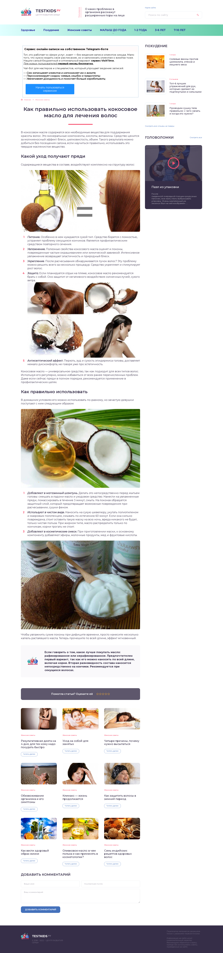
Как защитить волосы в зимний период (120, 797)
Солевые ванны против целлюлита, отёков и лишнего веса (183, 62)
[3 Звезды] (103, 694)
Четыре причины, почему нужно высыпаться (121, 742)
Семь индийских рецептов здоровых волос (118, 854)
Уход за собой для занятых (75, 742)
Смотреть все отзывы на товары (159, 126)
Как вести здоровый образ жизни (35, 852)
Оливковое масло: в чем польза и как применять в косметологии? (80, 854)
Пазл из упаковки (165, 187)
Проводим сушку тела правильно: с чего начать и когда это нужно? (184, 111)
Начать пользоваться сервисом (50, 89)
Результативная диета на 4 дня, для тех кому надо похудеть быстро (38, 744)
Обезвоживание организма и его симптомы (32, 799)
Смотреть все (196, 137)
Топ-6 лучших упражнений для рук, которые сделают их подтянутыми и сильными (185, 87)
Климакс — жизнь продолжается (75, 797)
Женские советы (28, 735)
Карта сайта (150, 8)
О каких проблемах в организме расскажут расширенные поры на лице (105, 12)
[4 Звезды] (105, 694)
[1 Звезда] (97, 694)
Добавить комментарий (40, 909)
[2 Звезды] (100, 694)
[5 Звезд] (108, 694)
